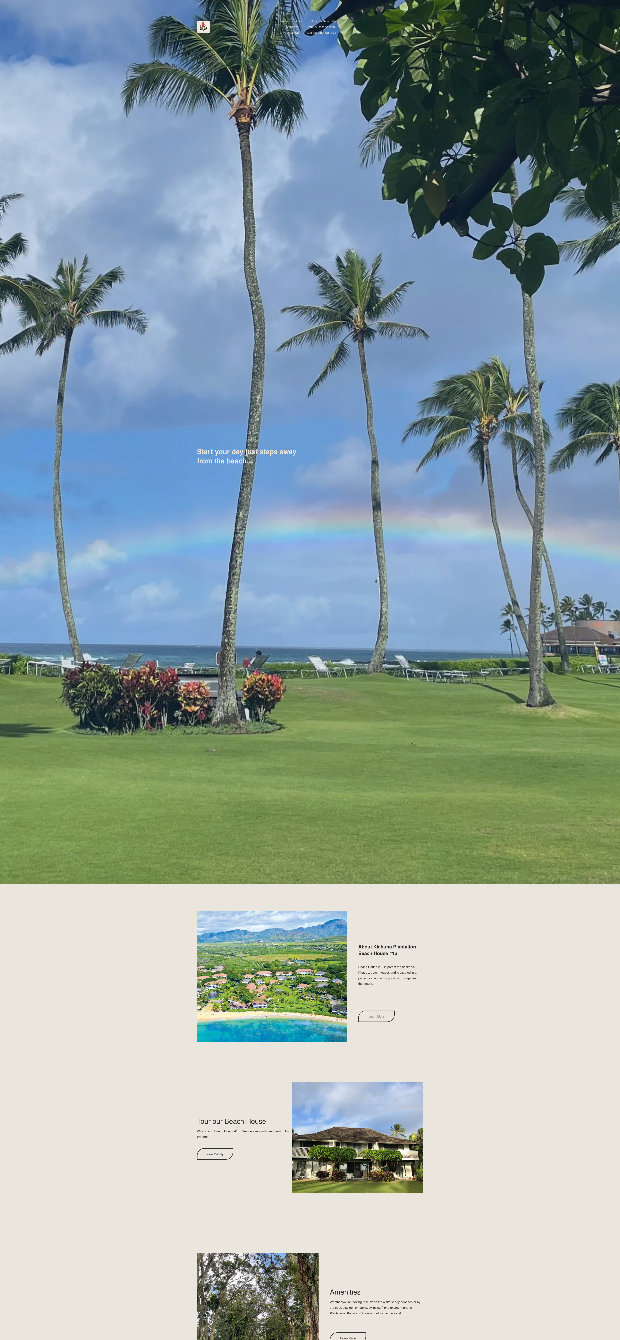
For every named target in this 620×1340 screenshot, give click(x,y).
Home (284, 21)
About (299, 21)
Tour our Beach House (325, 21)
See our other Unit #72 (321, 32)
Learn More (376, 1016)
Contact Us (291, 32)
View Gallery (215, 1154)
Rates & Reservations (321, 27)
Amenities (292, 27)
